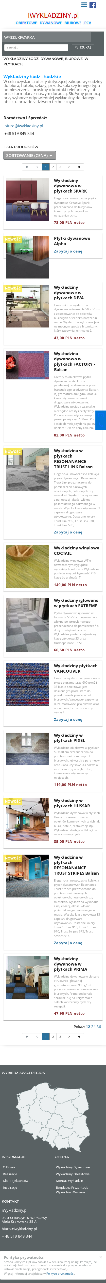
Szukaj (85, 47)
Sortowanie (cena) (27, 155)
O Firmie (9, 1167)
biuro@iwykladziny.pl (23, 126)
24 (93, 1026)
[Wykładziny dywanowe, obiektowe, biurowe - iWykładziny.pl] (53, 18)
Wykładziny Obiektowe (72, 1174)
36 (99, 1026)
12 (88, 1026)
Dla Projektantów (15, 1180)
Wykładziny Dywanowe (73, 1167)
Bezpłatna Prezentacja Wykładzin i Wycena (72, 1190)
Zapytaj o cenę (68, 251)
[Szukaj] (65, 47)
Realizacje (10, 1174)
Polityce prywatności (60, 1273)
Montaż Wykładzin (69, 1180)
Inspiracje (10, 1187)
